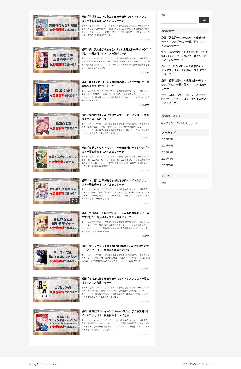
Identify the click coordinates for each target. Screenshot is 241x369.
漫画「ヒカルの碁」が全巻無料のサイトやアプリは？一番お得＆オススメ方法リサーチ (115, 280)
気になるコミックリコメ (43, 364)
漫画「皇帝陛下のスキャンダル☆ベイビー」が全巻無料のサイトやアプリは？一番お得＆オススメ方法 (115, 313)
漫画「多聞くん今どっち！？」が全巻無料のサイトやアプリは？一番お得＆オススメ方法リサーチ (115, 149)
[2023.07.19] (56, 161)
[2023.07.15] (56, 324)
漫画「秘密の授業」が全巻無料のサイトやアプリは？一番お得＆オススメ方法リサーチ (115, 116)
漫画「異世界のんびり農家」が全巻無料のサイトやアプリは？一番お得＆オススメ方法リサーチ (114, 18)
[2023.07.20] (56, 95)
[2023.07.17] (56, 259)
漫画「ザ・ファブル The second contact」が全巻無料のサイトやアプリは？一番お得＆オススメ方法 (115, 247)
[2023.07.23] (56, 30)
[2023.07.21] (56, 62)
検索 (204, 20)
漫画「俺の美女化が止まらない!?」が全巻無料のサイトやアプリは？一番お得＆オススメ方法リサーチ (116, 51)
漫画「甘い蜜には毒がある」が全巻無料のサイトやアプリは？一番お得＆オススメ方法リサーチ (114, 182)
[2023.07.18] (56, 193)
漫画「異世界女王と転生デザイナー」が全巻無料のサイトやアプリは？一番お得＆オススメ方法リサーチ (115, 215)
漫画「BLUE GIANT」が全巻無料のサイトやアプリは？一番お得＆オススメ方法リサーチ (115, 84)
